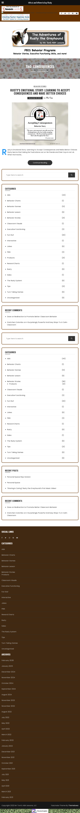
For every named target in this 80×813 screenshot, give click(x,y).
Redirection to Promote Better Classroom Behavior (35, 316)
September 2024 (9, 689)
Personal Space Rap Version (19, 477)
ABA (8, 195)
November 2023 (8, 700)
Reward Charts (13, 263)
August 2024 (7, 694)
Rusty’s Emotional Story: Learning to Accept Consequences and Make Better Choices (40, 92)
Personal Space (13, 482)
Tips (9, 286)
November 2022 (8, 706)
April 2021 (5, 786)
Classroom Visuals (14, 223)
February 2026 (8, 660)
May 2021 (5, 780)
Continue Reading (40, 163)
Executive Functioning (16, 229)
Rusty (9, 269)
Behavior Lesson (13, 212)
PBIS (9, 252)
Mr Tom (49, 98)
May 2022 (5, 723)
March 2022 (6, 734)
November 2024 (8, 677)
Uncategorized (13, 298)
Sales (9, 275)
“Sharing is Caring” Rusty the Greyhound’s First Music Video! (31, 488)
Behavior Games (14, 206)
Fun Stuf (10, 235)
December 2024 (8, 672)
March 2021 (6, 791)
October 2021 (7, 763)
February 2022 (8, 740)
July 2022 (5, 717)
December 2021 (8, 751)
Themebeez (73, 805)
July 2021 (5, 774)
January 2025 (7, 666)
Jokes (9, 246)
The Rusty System (14, 280)
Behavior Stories (40, 86)
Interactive (11, 240)
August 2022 (7, 712)
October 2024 (7, 683)
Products (11, 258)
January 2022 (7, 746)
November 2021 (8, 757)
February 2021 (7, 797)
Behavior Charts (14, 201)
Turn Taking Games (15, 292)
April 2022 (6, 729)
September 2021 (8, 769)
